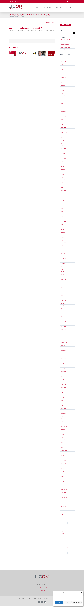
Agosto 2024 (63, 114)
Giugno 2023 (63, 148)
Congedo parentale (71, 531)
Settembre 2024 (64, 111)
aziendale (70, 523)
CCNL (62, 527)
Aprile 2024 (63, 122)
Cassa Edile (63, 525)
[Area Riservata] (70, 7)
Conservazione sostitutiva (65, 535)
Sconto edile (70, 561)
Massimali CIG (71, 555)
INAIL (70, 549)
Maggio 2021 (63, 211)
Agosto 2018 (63, 292)
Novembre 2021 (64, 195)
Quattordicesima (71, 559)
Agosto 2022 (63, 171)
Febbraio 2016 (63, 368)
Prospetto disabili (64, 559)
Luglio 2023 (63, 145)
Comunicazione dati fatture (68, 529)
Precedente (48, 22)
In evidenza (63, 509)
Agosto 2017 (63, 321)
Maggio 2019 (63, 269)
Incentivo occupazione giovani (66, 551)
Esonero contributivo (69, 541)
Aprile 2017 (63, 332)
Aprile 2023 (63, 153)
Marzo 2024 (63, 124)
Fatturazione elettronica (65, 545)
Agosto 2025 (63, 87)
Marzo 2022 (63, 185)
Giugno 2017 (63, 326)
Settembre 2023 (64, 140)
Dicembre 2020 (64, 224)
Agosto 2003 (63, 431)
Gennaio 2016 (63, 371)
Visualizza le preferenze (77, 602)
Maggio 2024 (63, 119)
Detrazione (63, 541)
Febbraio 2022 (63, 187)
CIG (61, 529)
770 (61, 521)
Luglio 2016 (63, 355)
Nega (67, 602)
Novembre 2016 (64, 345)
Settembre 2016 (64, 350)
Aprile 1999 (63, 494)
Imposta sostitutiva (64, 549)
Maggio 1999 (63, 492)
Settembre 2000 (64, 481)
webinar (66, 564)
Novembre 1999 (64, 489)
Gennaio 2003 (63, 447)
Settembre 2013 (64, 397)
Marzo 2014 (63, 395)
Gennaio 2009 (63, 421)
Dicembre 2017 (64, 313)
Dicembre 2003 (64, 423)
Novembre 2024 (64, 106)
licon (69, 553)
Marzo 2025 (63, 100)
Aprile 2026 (63, 66)
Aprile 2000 (63, 484)
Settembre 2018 (64, 290)
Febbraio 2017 (63, 337)
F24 (67, 543)
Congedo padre (63, 531)
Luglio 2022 (63, 174)
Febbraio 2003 (63, 445)
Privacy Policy (70, 604)
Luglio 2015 (63, 381)
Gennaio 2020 (63, 250)
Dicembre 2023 (64, 132)
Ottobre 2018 (63, 287)
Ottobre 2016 (63, 347)
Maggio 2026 (63, 64)
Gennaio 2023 (63, 161)
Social (62, 514)
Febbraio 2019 (63, 276)
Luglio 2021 (63, 206)
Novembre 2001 (64, 466)
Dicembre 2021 (64, 192)
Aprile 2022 (63, 182)
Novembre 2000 (64, 479)
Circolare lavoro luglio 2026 (66, 42)
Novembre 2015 (64, 374)
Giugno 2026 (63, 61)
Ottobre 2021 (63, 198)
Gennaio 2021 (63, 221)
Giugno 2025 (63, 93)
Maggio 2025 (63, 95)
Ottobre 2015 (63, 376)
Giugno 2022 (63, 177)
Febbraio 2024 (63, 127)
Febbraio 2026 (63, 72)
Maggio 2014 (63, 392)
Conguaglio (63, 533)
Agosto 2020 (63, 234)
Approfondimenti (64, 503)
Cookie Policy (66, 604)
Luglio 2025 (63, 90)
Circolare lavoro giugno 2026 (66, 44)
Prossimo (53, 22)
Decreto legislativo (69, 539)
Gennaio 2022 (63, 190)
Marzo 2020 (63, 248)
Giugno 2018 (63, 297)
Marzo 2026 (63, 69)
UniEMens (71, 563)
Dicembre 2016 (64, 342)
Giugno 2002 (63, 463)
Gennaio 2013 (63, 408)
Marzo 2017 (63, 334)
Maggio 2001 (63, 473)
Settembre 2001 (64, 471)
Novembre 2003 (64, 426)
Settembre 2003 (64, 429)
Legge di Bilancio (64, 553)
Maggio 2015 (63, 384)
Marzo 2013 (63, 405)
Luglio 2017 (63, 324)
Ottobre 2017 (63, 316)
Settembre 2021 (64, 200)
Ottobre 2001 (63, 468)
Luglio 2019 (63, 263)
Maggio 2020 (63, 242)
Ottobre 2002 (63, 455)
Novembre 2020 (64, 227)
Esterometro (63, 543)
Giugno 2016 (63, 358)
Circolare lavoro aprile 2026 (66, 49)
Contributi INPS (63, 537)
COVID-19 (62, 539)
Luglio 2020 (63, 237)
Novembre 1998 (64, 497)
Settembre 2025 (64, 85)
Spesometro (63, 563)
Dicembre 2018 (64, 282)
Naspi (62, 557)
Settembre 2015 (64, 379)
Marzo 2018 (63, 305)
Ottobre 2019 (63, 255)
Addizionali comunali (67, 521)
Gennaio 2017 (63, 339)
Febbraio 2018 (63, 308)
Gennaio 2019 (63, 279)
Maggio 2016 (63, 360)
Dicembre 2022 (64, 164)
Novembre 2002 (64, 452)
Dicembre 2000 (64, 476)
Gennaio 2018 (63, 311)
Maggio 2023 (63, 150)
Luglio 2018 (63, 295)
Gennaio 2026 (63, 74)
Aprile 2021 (63, 213)
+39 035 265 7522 (43, 588)
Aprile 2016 (63, 363)
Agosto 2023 (63, 143)
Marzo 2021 (63, 216)
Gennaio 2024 (63, 129)
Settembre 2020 (64, 232)
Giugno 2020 (63, 240)
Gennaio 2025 (63, 103)
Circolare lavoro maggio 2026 (66, 47)
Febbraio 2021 (63, 219)
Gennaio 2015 (63, 387)
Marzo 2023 (63, 156)
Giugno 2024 (63, 116)
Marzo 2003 (63, 442)
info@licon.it (18, 1)
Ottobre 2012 (63, 410)
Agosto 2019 (63, 261)
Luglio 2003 (63, 434)
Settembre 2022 (64, 169)
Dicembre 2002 (64, 450)
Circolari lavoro (63, 506)
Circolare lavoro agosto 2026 (66, 39)
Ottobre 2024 (63, 108)
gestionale (69, 547)
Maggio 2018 (63, 300)
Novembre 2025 (64, 80)
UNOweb (62, 564)
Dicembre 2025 (64, 77)
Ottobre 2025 (63, 82)
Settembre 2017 (64, 318)
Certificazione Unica (71, 527)
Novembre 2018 (64, 284)
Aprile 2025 (63, 98)
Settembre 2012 (64, 413)
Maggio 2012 (63, 416)
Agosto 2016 (63, 353)
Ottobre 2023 (63, 137)
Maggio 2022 (63, 179)
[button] (81, 592)
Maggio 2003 (63, 439)
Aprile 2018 (63, 303)
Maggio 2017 (63, 329)
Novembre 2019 (64, 253)
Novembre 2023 (64, 135)
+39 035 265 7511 (44, 587)
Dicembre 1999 (64, 487)
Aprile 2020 (63, 245)
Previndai (65, 557)
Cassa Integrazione (69, 525)
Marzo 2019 (63, 274)
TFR (67, 563)
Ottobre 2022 (63, 166)
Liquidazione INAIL (64, 555)
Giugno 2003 (63, 437)
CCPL (65, 527)
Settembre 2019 (64, 258)
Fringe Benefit (63, 547)
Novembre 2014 (64, 389)
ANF (73, 521)
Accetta (58, 602)
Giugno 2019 (63, 266)
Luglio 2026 (63, 58)
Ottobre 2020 (63, 229)
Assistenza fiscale (64, 523)
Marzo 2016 (63, 366)
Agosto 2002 (63, 460)
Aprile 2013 (63, 403)
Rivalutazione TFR (64, 561)
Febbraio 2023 (63, 158)
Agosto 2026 (63, 56)
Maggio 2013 (63, 400)
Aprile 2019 (63, 271)
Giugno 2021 (63, 208)
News (16, 34)
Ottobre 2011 (63, 418)
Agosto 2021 (63, 203)
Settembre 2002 (64, 458)
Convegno (69, 537)
